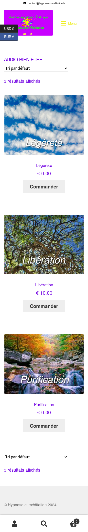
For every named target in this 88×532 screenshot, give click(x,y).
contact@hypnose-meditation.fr (46, 3)
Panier (68, 519)
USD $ (11, 28)
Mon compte (14, 523)
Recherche (44, 523)
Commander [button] (44, 186)
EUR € (11, 36)
